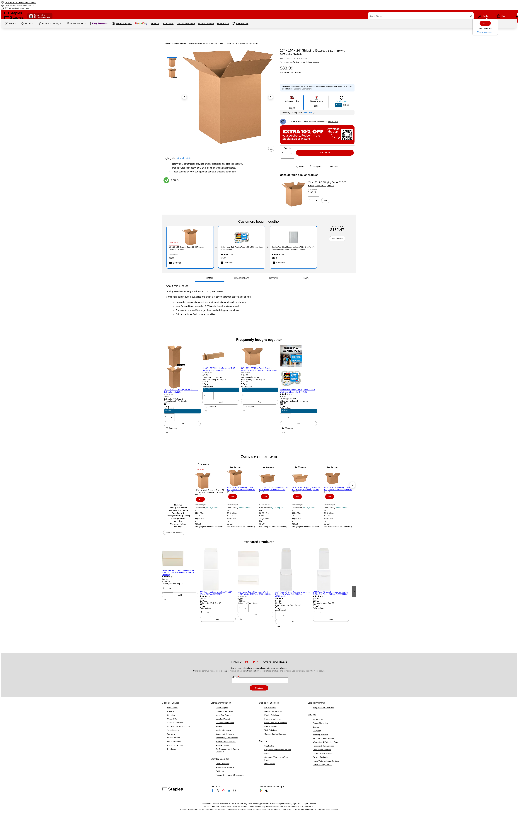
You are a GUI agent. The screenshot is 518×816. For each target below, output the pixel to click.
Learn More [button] (333, 122)
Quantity (287, 148)
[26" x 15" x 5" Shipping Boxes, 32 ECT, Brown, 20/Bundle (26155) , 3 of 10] (307, 478)
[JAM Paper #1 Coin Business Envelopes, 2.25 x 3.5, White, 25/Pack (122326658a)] (331, 569)
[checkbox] (190, 263)
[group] (182, 389)
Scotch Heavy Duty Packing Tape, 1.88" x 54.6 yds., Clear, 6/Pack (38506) (297, 391)
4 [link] (322, 596)
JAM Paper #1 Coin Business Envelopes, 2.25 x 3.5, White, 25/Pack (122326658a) (330, 593)
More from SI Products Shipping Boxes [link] (242, 43)
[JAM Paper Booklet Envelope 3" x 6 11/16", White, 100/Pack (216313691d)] (255, 569)
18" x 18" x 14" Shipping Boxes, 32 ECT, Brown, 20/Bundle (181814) (338, 488)
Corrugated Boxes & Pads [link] (198, 43)
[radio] (292, 101)
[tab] (209, 278)
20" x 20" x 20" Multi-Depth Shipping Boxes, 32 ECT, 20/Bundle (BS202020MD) (259, 369)
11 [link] (209, 596)
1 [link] (171, 577)
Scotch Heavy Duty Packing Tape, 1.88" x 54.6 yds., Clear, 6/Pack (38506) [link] (242, 248)
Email (235, 677)
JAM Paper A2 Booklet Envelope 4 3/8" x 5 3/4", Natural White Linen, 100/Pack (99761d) (179, 572)
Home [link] (167, 43)
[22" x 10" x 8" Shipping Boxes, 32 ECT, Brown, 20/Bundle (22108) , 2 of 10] (275, 478)
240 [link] (282, 254)
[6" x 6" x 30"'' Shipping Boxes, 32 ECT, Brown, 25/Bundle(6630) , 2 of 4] (220, 356)
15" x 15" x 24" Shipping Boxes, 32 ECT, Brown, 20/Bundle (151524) (327, 184)
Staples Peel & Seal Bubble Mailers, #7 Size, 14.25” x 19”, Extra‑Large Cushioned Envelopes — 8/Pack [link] (293, 248)
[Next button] (270, 97)
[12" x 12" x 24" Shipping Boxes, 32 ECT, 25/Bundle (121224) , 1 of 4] (182, 367)
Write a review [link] (299, 62)
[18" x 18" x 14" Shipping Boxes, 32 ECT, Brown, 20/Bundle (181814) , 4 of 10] (340, 478)
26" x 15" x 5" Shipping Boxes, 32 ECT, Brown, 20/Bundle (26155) (306, 488)
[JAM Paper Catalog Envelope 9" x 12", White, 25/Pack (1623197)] (218, 569)
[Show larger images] (271, 149)
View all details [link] (184, 158)
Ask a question (314, 62)
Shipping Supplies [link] (179, 43)
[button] (471, 16)
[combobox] (421, 16)
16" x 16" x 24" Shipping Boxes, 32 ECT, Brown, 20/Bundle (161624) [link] (186, 248)
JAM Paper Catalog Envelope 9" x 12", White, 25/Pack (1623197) (216, 593)
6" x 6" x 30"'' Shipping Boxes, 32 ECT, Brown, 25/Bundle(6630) (218, 369)
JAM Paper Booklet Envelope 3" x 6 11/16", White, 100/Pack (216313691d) (254, 593)
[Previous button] (184, 97)
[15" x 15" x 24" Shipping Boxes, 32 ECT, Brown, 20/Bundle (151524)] (293, 194)
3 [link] (284, 598)
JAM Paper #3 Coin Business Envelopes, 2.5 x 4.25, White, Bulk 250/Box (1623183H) (292, 594)
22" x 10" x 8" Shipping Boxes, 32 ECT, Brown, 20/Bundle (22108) (273, 488)
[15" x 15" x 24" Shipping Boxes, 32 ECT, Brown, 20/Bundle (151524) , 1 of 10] (243, 478)
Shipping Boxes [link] (217, 43)
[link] (87, 2)
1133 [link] (231, 254)
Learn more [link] (307, 89)
